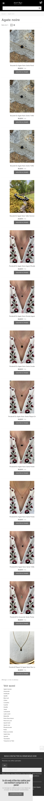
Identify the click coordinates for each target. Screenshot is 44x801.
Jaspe (5, 709)
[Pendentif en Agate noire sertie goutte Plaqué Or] (22, 347)
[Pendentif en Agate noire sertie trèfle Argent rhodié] (22, 548)
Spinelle (6, 736)
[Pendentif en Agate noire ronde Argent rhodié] (22, 297)
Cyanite (6, 705)
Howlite (6, 707)
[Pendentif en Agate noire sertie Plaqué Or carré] (22, 397)
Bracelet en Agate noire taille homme (22, 216)
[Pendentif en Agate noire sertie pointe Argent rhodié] (22, 448)
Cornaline (6, 702)
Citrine (5, 700)
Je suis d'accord (16, 794)
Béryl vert (6, 698)
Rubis (5, 729)
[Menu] (3, 3)
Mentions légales (36, 787)
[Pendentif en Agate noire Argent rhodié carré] (22, 247)
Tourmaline (7, 738)
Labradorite (7, 711)
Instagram (42, 748)
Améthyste (6, 693)
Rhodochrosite (8, 727)
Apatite (5, 696)
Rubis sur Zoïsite (8, 732)
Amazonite (7, 691)
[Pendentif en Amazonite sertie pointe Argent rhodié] (22, 598)
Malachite (6, 716)
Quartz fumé (7, 723)
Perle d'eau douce (9, 718)
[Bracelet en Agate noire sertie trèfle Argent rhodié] (22, 97)
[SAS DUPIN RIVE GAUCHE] (22, 3)
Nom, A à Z (5, 25)
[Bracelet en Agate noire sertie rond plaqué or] (22, 46)
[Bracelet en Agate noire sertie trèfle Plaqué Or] (22, 147)
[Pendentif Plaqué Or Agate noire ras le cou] (22, 648)
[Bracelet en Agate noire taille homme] (22, 197)
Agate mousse (8, 689)
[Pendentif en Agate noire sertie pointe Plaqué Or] (22, 498)
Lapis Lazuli (7, 714)
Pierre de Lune (8, 720)
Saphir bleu (7, 734)
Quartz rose (7, 725)
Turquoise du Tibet (9, 741)
